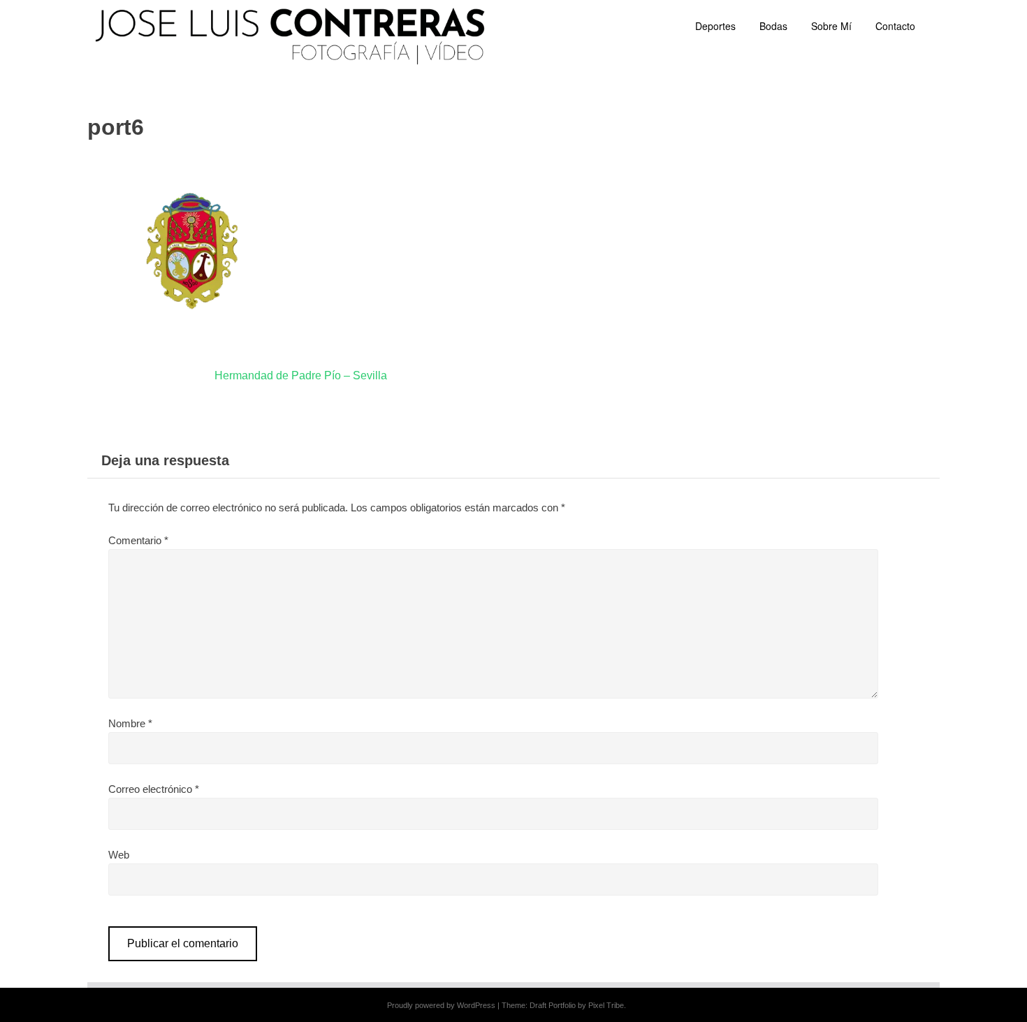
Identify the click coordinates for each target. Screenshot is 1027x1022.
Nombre (130, 723)
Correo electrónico (153, 789)
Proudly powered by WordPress (441, 1005)
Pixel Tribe (606, 1005)
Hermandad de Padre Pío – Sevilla (300, 375)
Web (118, 855)
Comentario (138, 540)
